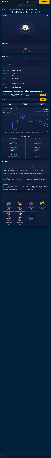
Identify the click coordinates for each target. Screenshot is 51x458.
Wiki (25, 1)
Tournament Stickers (12, 9)
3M (8, 108)
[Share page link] (48, 15)
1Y (13, 108)
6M (11, 108)
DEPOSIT (43, 99)
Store (19, 1)
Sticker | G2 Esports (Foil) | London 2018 (28, 9)
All (16, 108)
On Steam (5, 15)
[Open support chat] (27, 2)
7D (3, 108)
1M (6, 108)
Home (3, 9)
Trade (13, 1)
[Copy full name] (45, 15)
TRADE (43, 94)
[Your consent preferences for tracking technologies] (2, 456)
